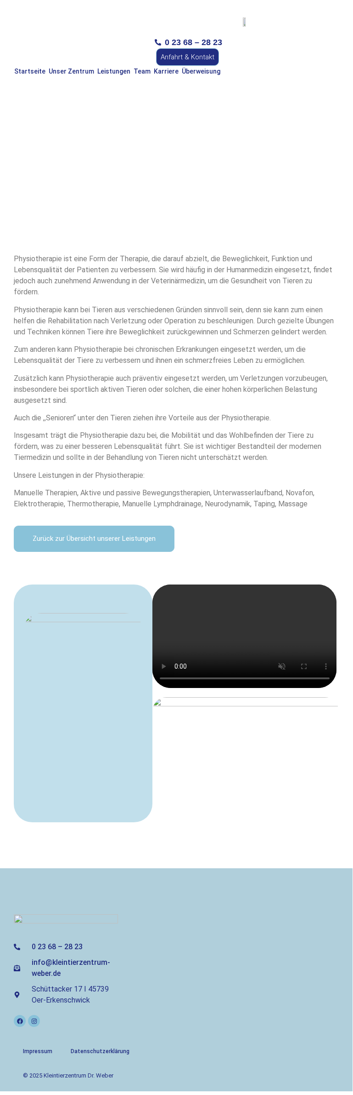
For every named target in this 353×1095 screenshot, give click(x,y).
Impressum (37, 1051)
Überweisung (201, 71)
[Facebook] (20, 1021)
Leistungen (113, 71)
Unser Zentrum (71, 71)
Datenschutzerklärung (100, 1051)
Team (142, 71)
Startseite (29, 71)
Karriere (166, 71)
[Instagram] (34, 1021)
